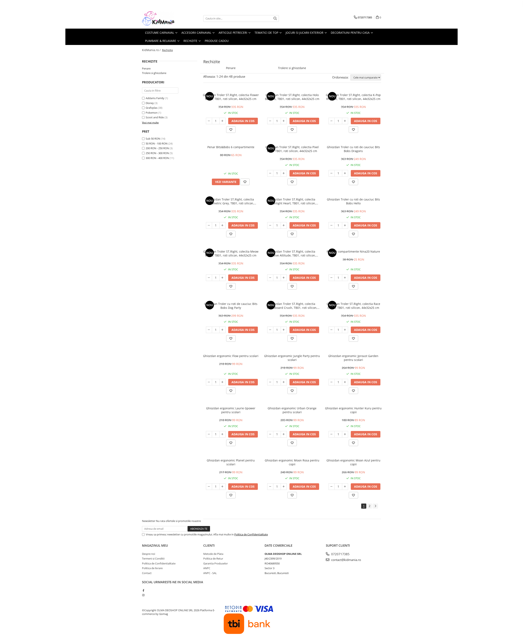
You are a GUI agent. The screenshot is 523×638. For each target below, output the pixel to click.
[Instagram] (143, 595)
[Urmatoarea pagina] (375, 506)
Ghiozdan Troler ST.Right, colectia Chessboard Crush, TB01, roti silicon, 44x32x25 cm (292, 306)
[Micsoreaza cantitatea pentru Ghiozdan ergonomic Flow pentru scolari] (209, 382)
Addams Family (155, 98)
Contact (147, 573)
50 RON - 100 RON (157, 143)
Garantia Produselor (215, 563)
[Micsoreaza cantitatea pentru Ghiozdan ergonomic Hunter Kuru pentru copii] (332, 434)
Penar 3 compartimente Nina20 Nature (353, 251)
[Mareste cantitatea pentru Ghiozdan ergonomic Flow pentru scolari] (222, 382)
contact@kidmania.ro (345, 560)
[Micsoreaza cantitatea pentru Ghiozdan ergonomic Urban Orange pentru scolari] (270, 434)
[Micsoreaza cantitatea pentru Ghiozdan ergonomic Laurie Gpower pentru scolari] (209, 434)
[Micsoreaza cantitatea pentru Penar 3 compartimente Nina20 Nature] (332, 277)
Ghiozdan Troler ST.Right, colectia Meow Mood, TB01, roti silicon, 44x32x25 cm (230, 253)
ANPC (206, 568)
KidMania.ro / (151, 50)
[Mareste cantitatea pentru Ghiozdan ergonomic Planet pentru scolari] (222, 486)
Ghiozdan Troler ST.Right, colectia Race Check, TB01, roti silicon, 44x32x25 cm (353, 306)
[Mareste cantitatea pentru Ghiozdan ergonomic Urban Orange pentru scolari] (284, 434)
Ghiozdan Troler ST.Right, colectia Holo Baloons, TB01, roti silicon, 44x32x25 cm (292, 97)
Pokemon (152, 112)
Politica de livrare (152, 568)
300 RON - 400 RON (157, 158)
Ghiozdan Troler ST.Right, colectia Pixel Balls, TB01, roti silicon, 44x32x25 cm (292, 149)
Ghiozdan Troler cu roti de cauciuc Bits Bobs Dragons (353, 149)
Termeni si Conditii (153, 558)
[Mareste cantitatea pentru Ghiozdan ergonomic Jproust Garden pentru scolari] (345, 382)
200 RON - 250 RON (157, 148)
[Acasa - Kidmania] (162, 18)
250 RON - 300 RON (157, 153)
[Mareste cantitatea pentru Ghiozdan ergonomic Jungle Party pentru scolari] (284, 382)
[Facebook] (143, 590)
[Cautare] (275, 18)
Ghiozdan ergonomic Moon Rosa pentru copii (292, 462)
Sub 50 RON (153, 138)
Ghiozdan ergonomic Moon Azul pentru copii (353, 462)
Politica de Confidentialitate (251, 534)
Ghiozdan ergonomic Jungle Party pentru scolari (292, 358)
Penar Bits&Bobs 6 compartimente (230, 147)
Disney (150, 103)
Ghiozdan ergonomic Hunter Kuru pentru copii (353, 410)
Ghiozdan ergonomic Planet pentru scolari (231, 462)
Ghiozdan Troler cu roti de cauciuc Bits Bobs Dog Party (230, 306)
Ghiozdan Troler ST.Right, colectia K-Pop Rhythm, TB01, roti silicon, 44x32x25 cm (353, 97)
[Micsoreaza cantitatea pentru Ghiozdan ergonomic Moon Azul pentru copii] (332, 486)
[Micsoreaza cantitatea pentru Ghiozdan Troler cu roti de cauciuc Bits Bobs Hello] (332, 225)
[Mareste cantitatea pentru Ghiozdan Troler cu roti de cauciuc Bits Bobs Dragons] (345, 173)
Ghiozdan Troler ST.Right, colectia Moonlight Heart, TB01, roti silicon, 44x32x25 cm (292, 201)
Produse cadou (217, 41)
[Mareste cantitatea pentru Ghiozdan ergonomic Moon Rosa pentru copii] (284, 486)
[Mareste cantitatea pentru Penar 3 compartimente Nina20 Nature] (345, 277)
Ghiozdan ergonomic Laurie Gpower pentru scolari (230, 410)
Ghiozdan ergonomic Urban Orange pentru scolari (292, 410)
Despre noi (148, 554)
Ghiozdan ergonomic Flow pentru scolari (230, 356)
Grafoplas (151, 108)
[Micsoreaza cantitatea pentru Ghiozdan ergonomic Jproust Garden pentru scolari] (332, 382)
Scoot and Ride (155, 117)
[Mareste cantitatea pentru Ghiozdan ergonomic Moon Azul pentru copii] (345, 486)
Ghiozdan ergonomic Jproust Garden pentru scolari (353, 358)
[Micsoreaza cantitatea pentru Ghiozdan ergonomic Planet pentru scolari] (209, 486)
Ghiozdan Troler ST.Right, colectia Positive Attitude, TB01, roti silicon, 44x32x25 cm (292, 253)
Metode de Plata (213, 554)
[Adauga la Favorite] (231, 129)
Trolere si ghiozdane (154, 73)
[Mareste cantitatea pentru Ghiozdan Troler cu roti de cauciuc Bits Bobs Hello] (345, 225)
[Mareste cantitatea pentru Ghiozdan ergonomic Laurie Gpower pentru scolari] (222, 434)
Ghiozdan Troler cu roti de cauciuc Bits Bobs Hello (353, 201)
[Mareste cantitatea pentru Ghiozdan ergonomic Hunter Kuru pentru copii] (345, 434)
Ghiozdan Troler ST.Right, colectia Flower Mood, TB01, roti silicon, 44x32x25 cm (231, 97)
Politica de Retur (213, 558)
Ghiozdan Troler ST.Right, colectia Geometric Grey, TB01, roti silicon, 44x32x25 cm (231, 201)
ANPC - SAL (210, 573)
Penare (146, 68)
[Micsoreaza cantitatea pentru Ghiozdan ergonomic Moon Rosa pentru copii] (270, 486)
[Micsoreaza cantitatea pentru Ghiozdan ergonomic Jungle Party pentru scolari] (270, 382)
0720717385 (340, 554)
